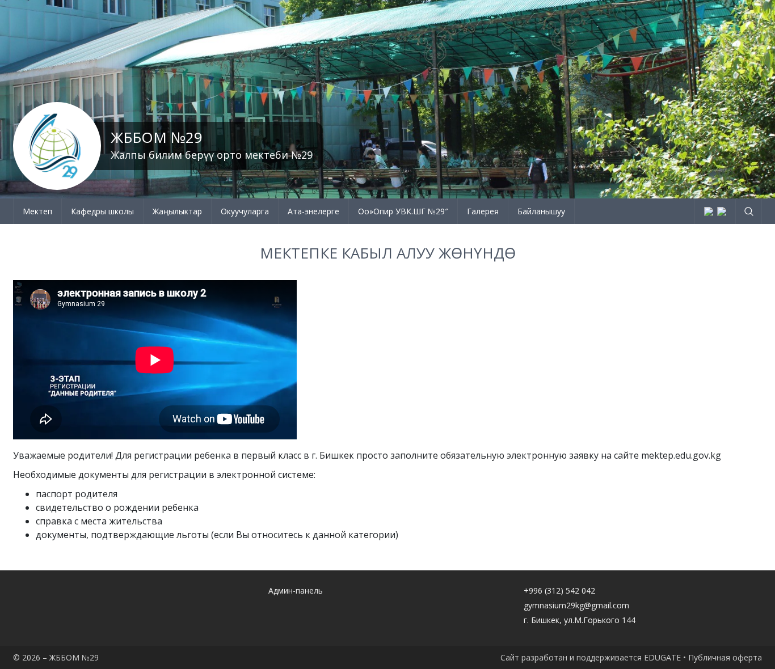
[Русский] (721, 211)
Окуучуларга (245, 211)
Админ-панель (295, 590)
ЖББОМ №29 (157, 137)
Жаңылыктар (177, 211)
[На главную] (57, 146)
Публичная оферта (725, 657)
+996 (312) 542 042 (559, 590)
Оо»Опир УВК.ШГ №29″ (403, 211)
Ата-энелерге (313, 211)
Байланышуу (541, 211)
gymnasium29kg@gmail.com (576, 605)
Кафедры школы (102, 211)
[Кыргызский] (708, 211)
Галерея (483, 211)
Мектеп (37, 211)
